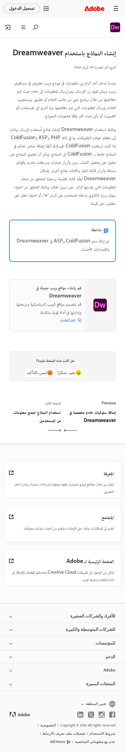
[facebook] (112, 715)
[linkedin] (80, 715)
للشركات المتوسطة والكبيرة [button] (90, 629)
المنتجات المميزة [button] (100, 683)
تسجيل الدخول (22, 8)
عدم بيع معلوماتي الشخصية (95, 742)
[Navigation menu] (116, 8)
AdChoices (58, 742)
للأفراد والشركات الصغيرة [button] (92, 616)
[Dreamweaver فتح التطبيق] (8, 27)
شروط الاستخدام (102, 733)
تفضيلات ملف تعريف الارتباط (63, 733)
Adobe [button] (109, 670)
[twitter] (91, 715)
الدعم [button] (110, 656)
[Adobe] (94, 8)
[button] (46, 8)
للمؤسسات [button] (105, 643)
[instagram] (102, 715)
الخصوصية (48, 725)
